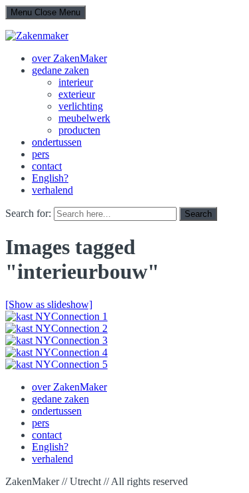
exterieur (76, 94)
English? (50, 178)
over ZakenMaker (69, 58)
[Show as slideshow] (48, 304)
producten (79, 130)
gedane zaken (60, 70)
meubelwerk (84, 118)
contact (47, 166)
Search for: (28, 213)
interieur (75, 82)
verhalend (52, 190)
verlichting (80, 106)
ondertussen (57, 142)
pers (40, 154)
